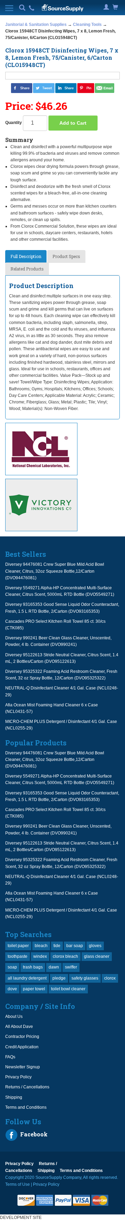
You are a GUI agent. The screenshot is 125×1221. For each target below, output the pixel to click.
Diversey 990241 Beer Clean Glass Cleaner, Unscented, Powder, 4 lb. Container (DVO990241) (58, 641)
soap (12, 967)
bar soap (74, 945)
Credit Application (22, 1046)
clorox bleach (65, 956)
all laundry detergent (27, 978)
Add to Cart (72, 123)
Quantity (13, 122)
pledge (59, 978)
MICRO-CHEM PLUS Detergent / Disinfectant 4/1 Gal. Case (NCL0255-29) (61, 725)
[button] (22, 8)
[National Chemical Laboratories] (62, 449)
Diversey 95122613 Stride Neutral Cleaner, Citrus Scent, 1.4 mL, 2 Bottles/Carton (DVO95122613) (61, 658)
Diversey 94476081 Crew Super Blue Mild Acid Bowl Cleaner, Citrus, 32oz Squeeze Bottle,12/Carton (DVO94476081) (54, 571)
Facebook (33, 1134)
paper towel (34, 988)
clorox (110, 978)
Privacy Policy (18, 1077)
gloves (95, 945)
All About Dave (19, 1026)
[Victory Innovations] (62, 505)
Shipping (13, 1097)
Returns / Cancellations (27, 1087)
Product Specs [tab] (66, 256)
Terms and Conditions (26, 1107)
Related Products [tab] (27, 268)
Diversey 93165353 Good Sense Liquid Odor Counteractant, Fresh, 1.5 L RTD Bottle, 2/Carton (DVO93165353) (62, 607)
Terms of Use (17, 1184)
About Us (14, 1016)
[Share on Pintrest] (85, 87)
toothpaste (17, 956)
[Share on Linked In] (66, 87)
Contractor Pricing (22, 1036)
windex (40, 956)
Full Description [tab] (25, 256)
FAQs (10, 1057)
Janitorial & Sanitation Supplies (36, 24)
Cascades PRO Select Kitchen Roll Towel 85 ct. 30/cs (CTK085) (55, 624)
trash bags (33, 967)
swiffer (71, 967)
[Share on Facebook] (22, 87)
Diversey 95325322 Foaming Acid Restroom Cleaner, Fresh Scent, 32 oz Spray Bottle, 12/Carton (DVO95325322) (61, 674)
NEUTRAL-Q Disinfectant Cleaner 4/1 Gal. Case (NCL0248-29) (61, 691)
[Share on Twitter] (44, 87)
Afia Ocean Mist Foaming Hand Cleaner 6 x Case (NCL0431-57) (51, 708)
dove (12, 988)
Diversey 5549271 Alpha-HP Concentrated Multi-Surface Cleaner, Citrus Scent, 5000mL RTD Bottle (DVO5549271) (59, 591)
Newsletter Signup (22, 1067)
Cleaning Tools (87, 24)
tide (56, 945)
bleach (41, 945)
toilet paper (18, 945)
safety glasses (85, 978)
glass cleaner (96, 956)
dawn (54, 967)
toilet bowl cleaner (68, 988)
